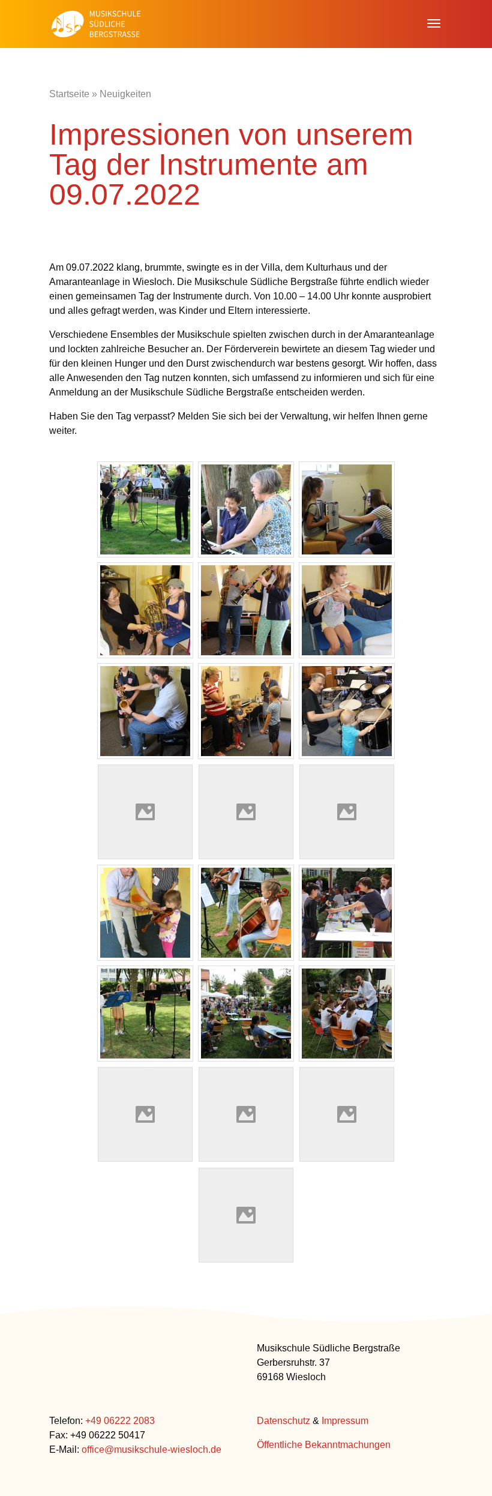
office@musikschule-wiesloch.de (151, 1449)
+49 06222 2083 (120, 1421)
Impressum (345, 1421)
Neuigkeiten (125, 94)
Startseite (69, 94)
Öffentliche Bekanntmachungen (324, 1445)
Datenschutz (283, 1421)
